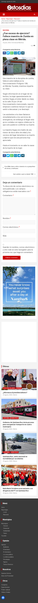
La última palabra (9, 388)
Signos (5, 562)
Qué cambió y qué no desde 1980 (23, 174)
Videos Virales (5, 592)
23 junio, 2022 (7, 42)
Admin (15, 395)
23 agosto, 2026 (7, 395)
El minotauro (7, 552)
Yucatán (3, 536)
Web (4, 236)
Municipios (14, 418)
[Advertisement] (19, 342)
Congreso (4, 585)
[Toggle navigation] (3, 14)
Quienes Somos (6, 573)
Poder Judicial (5, 590)
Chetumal (6, 418)
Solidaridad (6, 531)
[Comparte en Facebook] (4, 52)
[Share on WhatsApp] (11, 52)
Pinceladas (6, 559)
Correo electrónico (11, 227)
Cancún (5, 484)
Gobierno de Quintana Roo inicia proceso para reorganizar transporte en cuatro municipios (18, 424)
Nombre (7, 218)
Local (5, 512)
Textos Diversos (8, 564)
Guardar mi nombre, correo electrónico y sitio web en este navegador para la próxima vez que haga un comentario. (18, 249)
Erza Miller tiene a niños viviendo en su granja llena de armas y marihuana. (20, 167)
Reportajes (4, 510)
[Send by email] (15, 52)
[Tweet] (8, 52)
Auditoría (6, 547)
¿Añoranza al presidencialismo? (15, 392)
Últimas (6, 366)
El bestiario (6, 549)
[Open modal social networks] (22, 52)
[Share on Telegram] (19, 52)
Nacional (6, 30)
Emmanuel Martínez (18, 42)
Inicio (3, 507)
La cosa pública (8, 554)
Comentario (8, 195)
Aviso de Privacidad (7, 576)
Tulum (5, 533)
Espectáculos (5, 587)
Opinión (18, 388)
